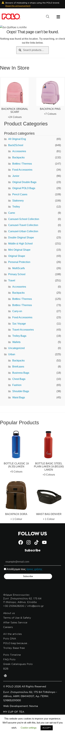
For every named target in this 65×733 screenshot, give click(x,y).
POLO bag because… (16, 643)
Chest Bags (18, 379)
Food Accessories (22, 169)
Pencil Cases (19, 194)
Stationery (18, 200)
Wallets (16, 342)
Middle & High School (20, 243)
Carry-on (17, 311)
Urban (11, 354)
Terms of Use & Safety (17, 617)
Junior (15, 176)
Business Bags (20, 372)
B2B (5, 668)
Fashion (16, 385)
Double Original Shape (21, 237)
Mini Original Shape (19, 249)
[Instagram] (28, 542)
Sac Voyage (19, 323)
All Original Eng (17, 139)
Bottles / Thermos (22, 163)
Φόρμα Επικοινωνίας (16, 594)
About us (9, 613)
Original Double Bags (24, 182)
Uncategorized (16, 348)
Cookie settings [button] (29, 727)
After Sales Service (15, 622)
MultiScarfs (18, 268)
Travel (11, 280)
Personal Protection (19, 262)
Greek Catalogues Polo (18, 664)
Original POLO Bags (23, 188)
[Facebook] (20, 542)
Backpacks (18, 157)
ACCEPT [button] (46, 728)
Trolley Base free (14, 647)
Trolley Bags (19, 336)
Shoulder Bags (20, 391)
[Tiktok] (36, 542)
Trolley (16, 206)
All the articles (12, 633)
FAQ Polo (9, 659)
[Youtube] (44, 542)
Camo (11, 212)
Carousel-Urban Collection (23, 231)
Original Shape (16, 256)
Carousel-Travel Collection (23, 225)
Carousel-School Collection (23, 219)
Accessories (19, 151)
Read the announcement (17, 6)
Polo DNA (9, 638)
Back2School (15, 145)
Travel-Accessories (23, 329)
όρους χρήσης (34, 569)
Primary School (16, 274)
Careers (8, 627)
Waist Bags (18, 397)
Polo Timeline (12, 654)
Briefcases (18, 366)
